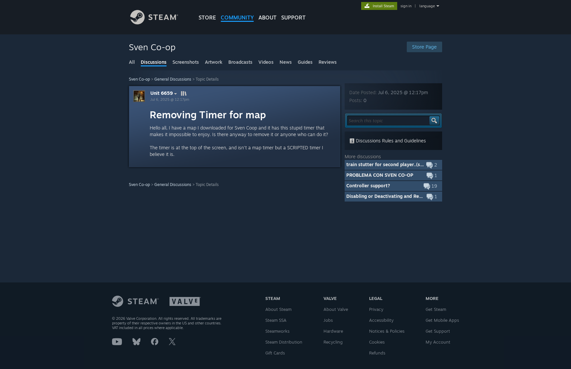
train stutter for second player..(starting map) (397, 164)
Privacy (376, 309)
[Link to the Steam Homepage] (154, 22)
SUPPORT (293, 17)
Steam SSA (275, 320)
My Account (438, 342)
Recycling (333, 342)
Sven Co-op (139, 79)
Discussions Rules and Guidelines (390, 140)
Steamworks (277, 331)
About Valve (336, 309)
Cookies (377, 342)
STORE (207, 17)
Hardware (333, 331)
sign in (405, 6)
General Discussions (172, 79)
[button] (393, 165)
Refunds (377, 352)
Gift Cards (275, 352)
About (267, 17)
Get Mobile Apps (442, 320)
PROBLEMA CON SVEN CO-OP (379, 175)
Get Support (438, 331)
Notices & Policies (386, 331)
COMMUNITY (237, 17)
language (427, 6)
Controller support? (368, 185)
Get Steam (436, 309)
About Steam (278, 309)
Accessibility (381, 320)
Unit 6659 (161, 93)
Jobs (328, 320)
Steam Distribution (283, 342)
